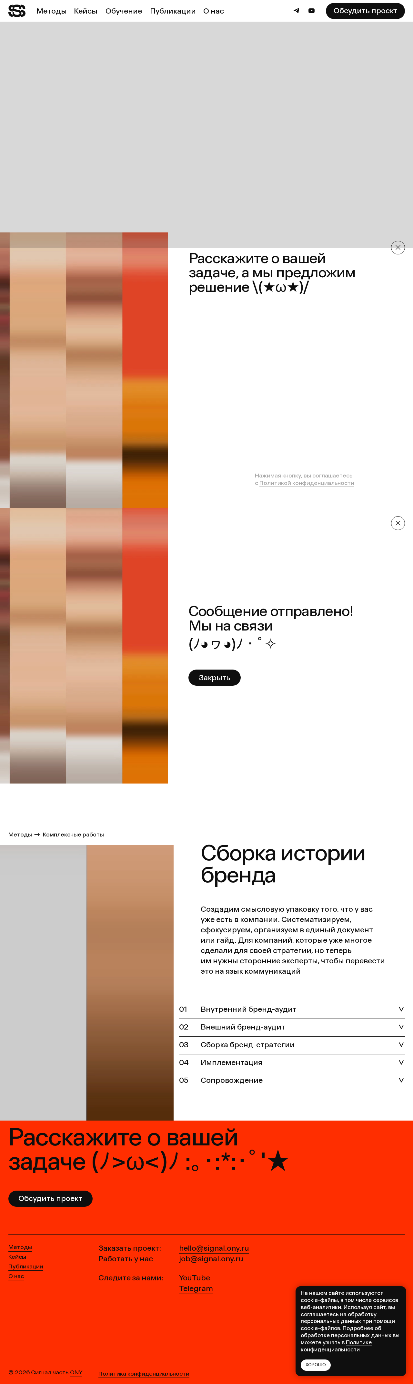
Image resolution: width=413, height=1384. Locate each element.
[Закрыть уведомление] (401, 1291)
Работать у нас (125, 1258)
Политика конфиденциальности (143, 1373)
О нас (16, 1276)
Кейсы (17, 1256)
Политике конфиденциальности (336, 1346)
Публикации (25, 1266)
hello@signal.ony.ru (214, 1248)
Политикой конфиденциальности (306, 483)
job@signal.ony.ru (211, 1258)
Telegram (196, 1288)
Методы (20, 834)
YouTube (194, 1277)
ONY (76, 1372)
